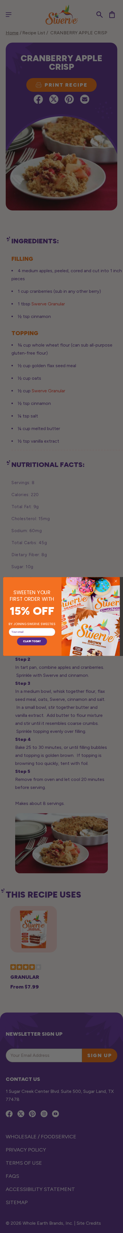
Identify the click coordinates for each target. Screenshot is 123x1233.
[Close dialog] (115, 581)
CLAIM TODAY (32, 641)
